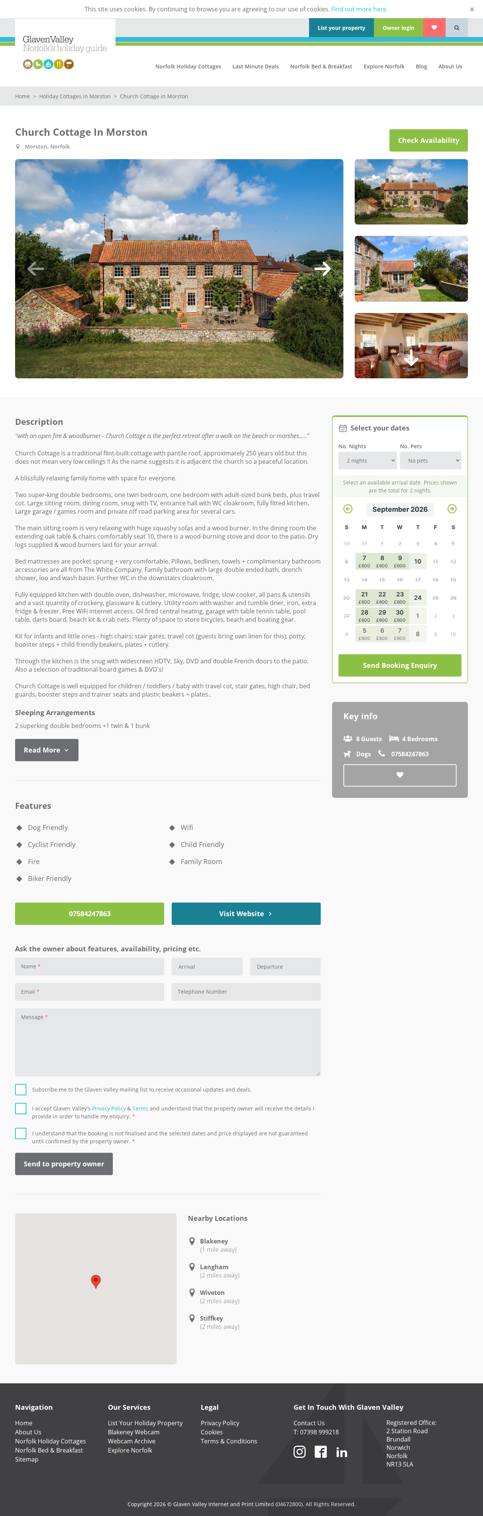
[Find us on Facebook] (321, 1461)
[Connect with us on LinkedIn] (342, 1461)
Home (23, 96)
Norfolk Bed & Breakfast (321, 66)
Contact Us (309, 1423)
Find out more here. (359, 9)
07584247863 (90, 913)
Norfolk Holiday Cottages (188, 66)
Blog (421, 66)
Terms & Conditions (229, 1441)
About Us (450, 66)
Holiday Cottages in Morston (75, 96)
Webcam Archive (131, 1441)
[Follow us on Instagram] (300, 1461)
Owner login (398, 27)
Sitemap (26, 1459)
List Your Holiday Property (145, 1423)
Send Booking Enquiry (400, 665)
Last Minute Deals (255, 66)
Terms (140, 1108)
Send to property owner (64, 1163)
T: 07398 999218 (316, 1432)
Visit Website (242, 913)
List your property (341, 27)
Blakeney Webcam (134, 1432)
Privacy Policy (109, 1108)
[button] (35, 268)
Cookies (212, 1432)
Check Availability (428, 140)
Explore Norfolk (384, 66)
